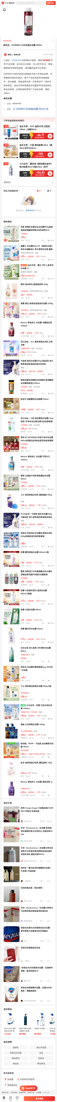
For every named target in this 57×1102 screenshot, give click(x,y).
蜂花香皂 (41, 1063)
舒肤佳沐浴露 (16, 1053)
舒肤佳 (41, 1058)
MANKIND (17, 60)
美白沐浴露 (41, 1047)
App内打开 (30, 1088)
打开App (50, 3)
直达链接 (39, 1098)
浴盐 (41, 1053)
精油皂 (16, 1063)
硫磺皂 (16, 1047)
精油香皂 (16, 1058)
